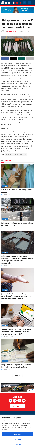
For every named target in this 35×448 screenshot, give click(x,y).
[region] (17, 431)
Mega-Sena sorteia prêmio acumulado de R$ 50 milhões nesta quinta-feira (17, 366)
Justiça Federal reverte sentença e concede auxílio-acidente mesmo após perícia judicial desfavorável (16, 296)
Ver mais (17, 375)
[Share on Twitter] (13, 58)
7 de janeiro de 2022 (24, 31)
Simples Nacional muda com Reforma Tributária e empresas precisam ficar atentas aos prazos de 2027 (16, 331)
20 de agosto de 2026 (7, 301)
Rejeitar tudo (17, 444)
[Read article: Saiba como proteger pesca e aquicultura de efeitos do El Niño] (17, 209)
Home (2, 17)
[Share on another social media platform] (30, 58)
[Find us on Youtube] (24, 401)
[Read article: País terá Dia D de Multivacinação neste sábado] (17, 176)
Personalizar (17, 439)
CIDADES (8, 17)
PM (25, 154)
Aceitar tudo (17, 434)
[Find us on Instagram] (15, 401)
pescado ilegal (18, 154)
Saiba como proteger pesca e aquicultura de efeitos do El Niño (17, 224)
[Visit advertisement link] (17, 10)
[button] (24, 2)
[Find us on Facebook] (10, 401)
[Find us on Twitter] (19, 400)
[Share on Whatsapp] (21, 58)
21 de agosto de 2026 (7, 194)
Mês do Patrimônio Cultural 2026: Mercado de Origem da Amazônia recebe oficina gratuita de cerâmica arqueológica (17, 259)
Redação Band (11, 31)
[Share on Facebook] (5, 58)
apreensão (8, 154)
